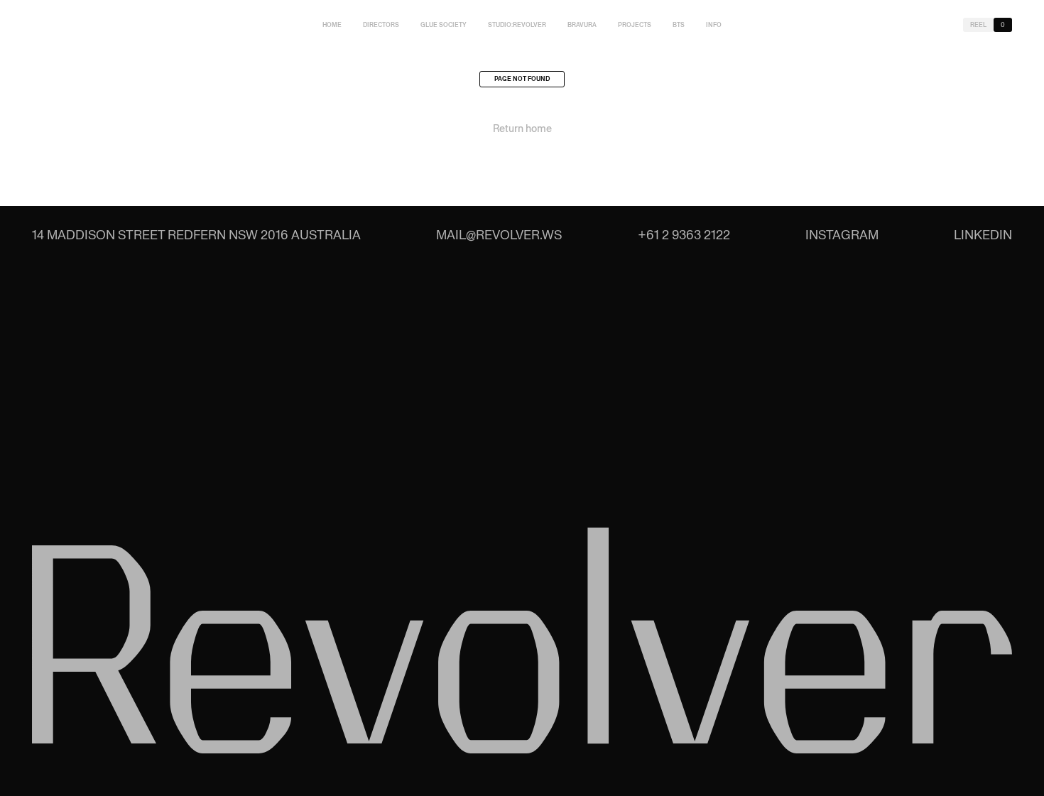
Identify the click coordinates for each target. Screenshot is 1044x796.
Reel (978, 25)
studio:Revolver (517, 25)
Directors (381, 25)
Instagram (842, 235)
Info (714, 25)
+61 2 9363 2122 (684, 235)
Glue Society (443, 25)
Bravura (582, 25)
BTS (679, 25)
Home (332, 25)
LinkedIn (983, 235)
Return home (522, 128)
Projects (634, 25)
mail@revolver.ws (499, 235)
